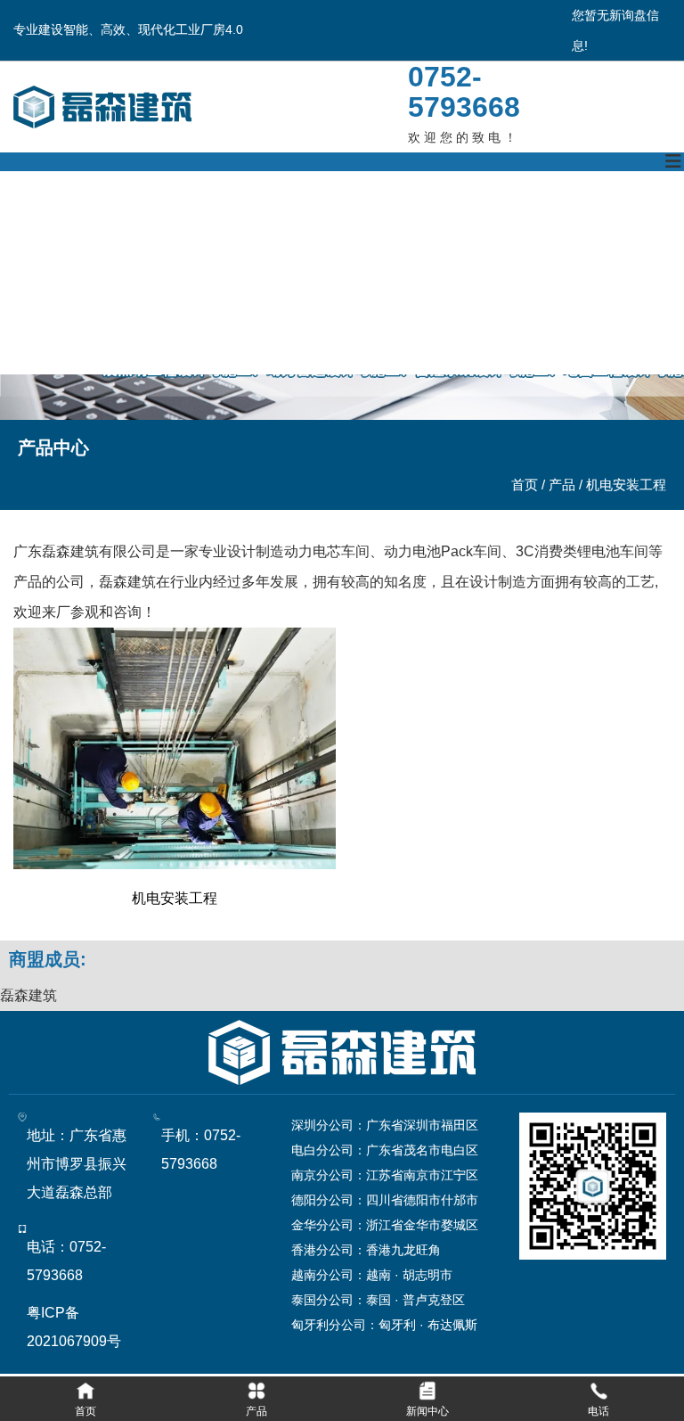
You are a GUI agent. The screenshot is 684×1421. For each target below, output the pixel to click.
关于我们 (121, 222)
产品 (562, 484)
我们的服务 (513, 222)
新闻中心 (616, 222)
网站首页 (25, 222)
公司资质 (313, 222)
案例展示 (410, 222)
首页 (526, 484)
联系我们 (25, 323)
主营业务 (217, 222)
